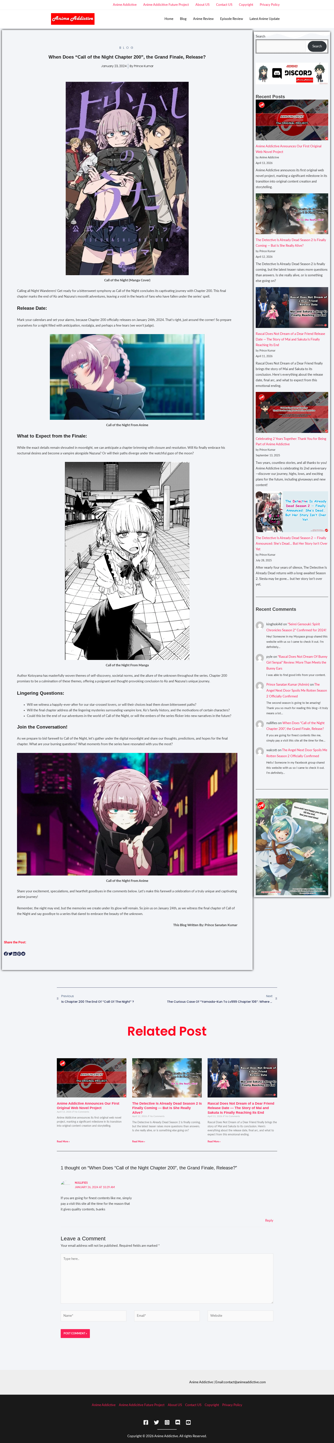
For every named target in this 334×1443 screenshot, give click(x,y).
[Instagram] (167, 1422)
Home (168, 18)
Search (260, 36)
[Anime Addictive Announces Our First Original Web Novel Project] (292, 120)
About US (202, 4)
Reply (269, 1220)
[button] (6, 954)
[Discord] (177, 1422)
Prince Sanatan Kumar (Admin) (287, 684)
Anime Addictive (125, 4)
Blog (183, 18)
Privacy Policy (270, 4)
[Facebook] (145, 1422)
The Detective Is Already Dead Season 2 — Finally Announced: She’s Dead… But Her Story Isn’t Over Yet (291, 543)
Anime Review (203, 18)
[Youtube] (188, 1422)
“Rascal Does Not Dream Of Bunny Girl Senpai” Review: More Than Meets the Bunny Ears (296, 662)
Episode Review (231, 18)
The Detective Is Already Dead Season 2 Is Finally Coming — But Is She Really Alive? (167, 1108)
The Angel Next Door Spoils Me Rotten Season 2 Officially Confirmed (296, 690)
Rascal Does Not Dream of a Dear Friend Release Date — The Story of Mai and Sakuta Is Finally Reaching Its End (290, 339)
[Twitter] (156, 1422)
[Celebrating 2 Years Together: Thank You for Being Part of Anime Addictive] (292, 412)
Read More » (63, 1141)
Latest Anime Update (265, 18)
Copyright (246, 4)
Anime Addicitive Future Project (166, 4)
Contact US (224, 4)
